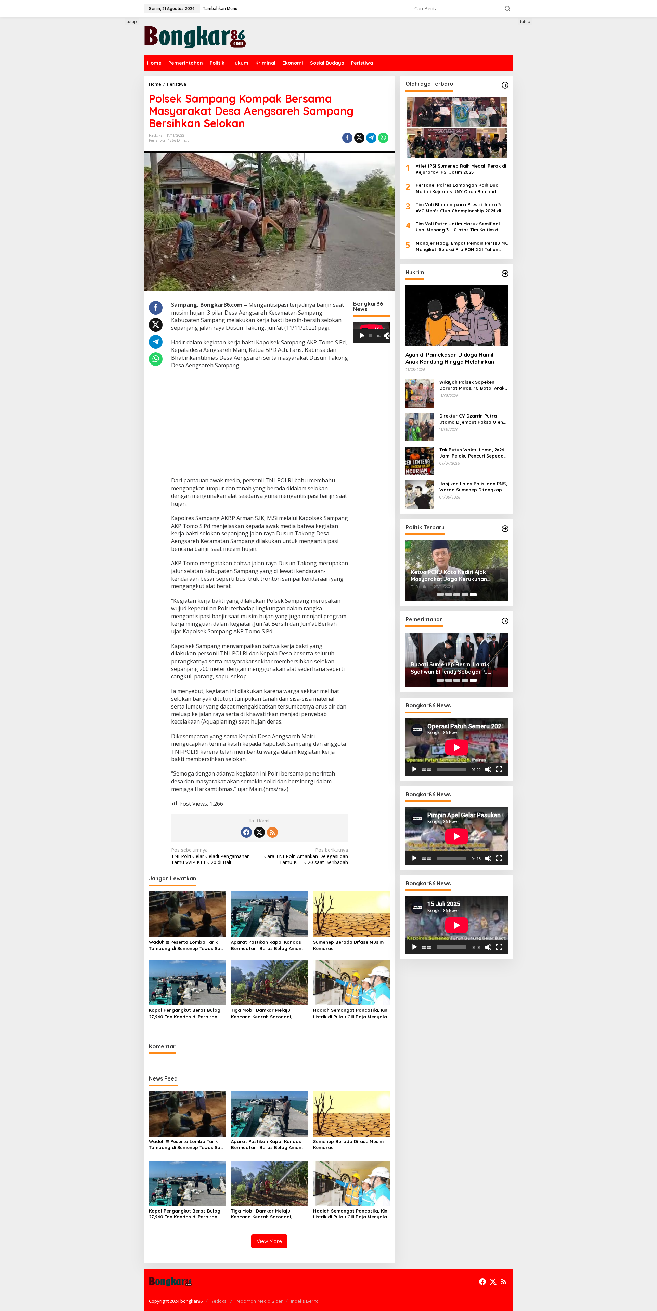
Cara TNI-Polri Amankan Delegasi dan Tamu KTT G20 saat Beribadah (306, 856)
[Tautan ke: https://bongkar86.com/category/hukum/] (505, 273)
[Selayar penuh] (389, 336)
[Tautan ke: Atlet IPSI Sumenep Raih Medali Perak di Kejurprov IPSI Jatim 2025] (456, 127)
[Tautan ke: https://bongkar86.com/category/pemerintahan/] (505, 621)
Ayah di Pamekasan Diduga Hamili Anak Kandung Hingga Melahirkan (450, 359)
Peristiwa (157, 140)
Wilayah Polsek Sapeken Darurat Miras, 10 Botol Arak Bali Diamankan (471, 385)
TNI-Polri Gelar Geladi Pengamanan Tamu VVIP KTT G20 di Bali (210, 856)
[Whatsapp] (383, 138)
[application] (371, 332)
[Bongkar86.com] (195, 35)
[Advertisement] (118, 142)
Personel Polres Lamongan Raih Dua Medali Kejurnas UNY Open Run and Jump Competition (457, 189)
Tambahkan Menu (220, 8)
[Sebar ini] (347, 138)
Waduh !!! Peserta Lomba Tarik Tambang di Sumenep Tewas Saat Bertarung (187, 945)
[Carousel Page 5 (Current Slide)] (473, 594)
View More (269, 1241)
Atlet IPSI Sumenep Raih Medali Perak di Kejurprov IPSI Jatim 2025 (461, 169)
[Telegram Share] (371, 138)
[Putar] (362, 336)
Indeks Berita (305, 1301)
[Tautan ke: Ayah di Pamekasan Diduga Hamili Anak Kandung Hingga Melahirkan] (456, 315)
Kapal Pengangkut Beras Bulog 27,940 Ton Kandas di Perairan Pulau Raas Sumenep (184, 1013)
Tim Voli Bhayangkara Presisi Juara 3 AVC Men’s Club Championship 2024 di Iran (458, 208)
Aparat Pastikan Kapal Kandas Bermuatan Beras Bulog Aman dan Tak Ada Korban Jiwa (266, 945)
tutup (132, 21)
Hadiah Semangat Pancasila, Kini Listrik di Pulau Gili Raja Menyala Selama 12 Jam (350, 1013)
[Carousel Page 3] (456, 594)
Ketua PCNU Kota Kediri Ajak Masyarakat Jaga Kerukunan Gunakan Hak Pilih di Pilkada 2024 (455, 576)
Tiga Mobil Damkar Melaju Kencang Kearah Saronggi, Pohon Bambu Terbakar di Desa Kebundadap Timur (267, 1013)
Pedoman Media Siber (259, 1301)
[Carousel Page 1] (440, 594)
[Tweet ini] (359, 138)
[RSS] (272, 832)
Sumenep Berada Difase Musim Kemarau (348, 945)
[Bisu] (488, 769)
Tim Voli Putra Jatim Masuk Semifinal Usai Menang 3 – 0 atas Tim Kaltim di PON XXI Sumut (458, 227)
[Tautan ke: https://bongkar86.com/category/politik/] (505, 529)
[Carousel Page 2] (448, 594)
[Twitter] (259, 832)
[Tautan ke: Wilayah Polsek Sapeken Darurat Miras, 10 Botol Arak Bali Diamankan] (419, 392)
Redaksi (218, 1301)
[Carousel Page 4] (465, 594)
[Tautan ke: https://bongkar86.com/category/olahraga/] (505, 85)
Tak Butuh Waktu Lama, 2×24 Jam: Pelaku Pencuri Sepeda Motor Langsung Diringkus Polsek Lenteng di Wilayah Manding (471, 453)
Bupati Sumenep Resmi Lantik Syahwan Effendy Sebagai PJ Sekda (450, 668)
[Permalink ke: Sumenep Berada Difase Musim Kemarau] (351, 914)
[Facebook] (246, 832)
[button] (507, 8)
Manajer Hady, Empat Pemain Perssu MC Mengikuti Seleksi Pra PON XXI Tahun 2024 (462, 246)
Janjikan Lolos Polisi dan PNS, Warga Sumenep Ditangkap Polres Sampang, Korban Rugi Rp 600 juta (473, 487)
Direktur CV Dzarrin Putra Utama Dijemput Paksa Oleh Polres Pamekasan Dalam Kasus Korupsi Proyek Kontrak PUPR (473, 419)
